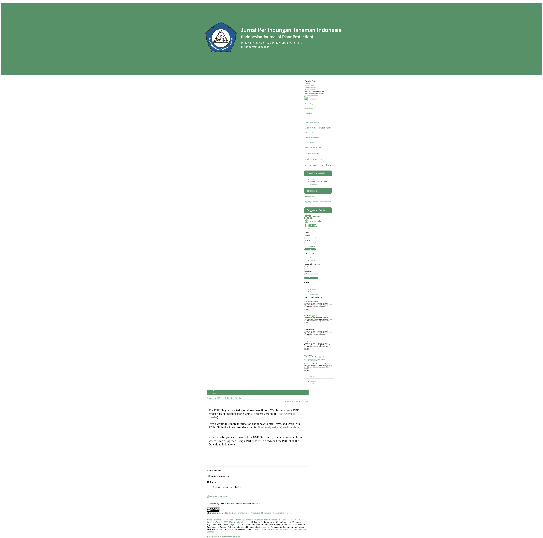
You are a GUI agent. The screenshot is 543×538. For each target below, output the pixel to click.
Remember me (311, 246)
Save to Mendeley (312, 95)
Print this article (309, 85)
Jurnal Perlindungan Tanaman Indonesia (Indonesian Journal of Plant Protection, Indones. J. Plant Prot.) (253, 520)
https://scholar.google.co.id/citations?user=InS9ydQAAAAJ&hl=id (314, 360)
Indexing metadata (310, 87)
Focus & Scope (309, 104)
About (214, 393)
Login (214, 395)
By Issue (312, 287)
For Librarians (314, 384)
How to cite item (310, 89)
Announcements (218, 408)
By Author (313, 289)
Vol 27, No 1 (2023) (223, 398)
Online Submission (310, 118)
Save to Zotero (312, 99)
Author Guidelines (310, 108)
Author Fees (308, 113)
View (311, 258)
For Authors (313, 381)
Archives (215, 405)
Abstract (307, 83)
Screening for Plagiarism (312, 137)
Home (214, 391)
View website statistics (230, 537)
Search (215, 400)
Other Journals (314, 294)
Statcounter (213, 536)
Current (215, 403)
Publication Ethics (310, 133)
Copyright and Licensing (312, 122)
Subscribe (312, 260)
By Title (312, 291)
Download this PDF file (295, 401)
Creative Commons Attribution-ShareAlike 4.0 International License (263, 513)
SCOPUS (312, 179)
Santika (238, 398)
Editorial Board (309, 142)
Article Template (309, 196)
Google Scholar (314, 184)
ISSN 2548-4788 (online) (235, 522)
